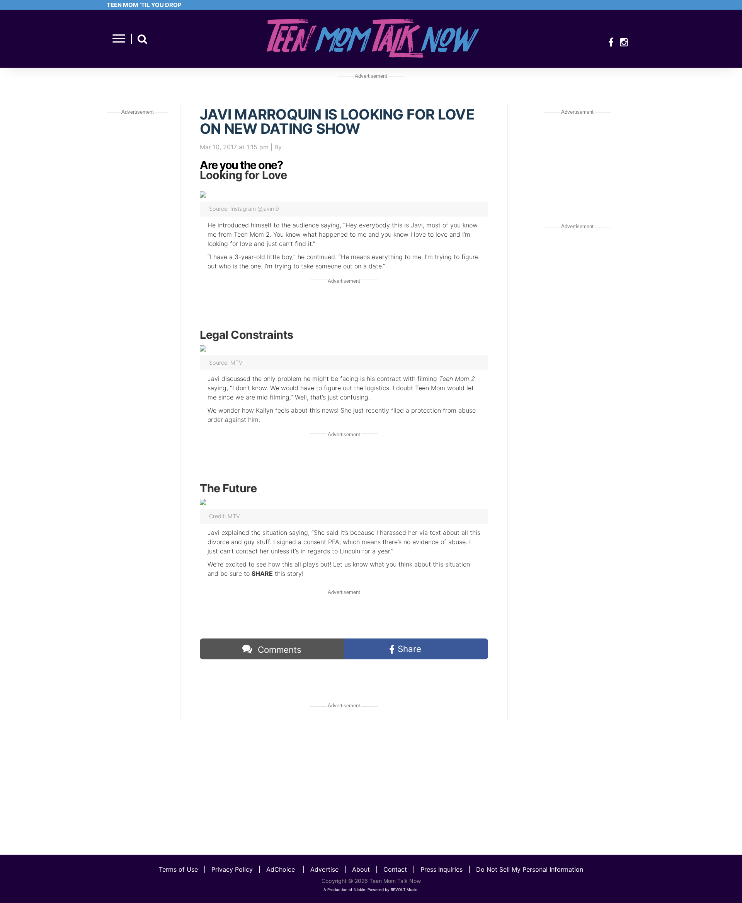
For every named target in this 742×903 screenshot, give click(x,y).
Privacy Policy (232, 869)
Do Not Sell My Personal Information (529, 869)
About (361, 869)
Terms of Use (178, 869)
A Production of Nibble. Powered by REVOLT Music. (371, 889)
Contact (395, 869)
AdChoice (280, 869)
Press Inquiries (441, 869)
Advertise (324, 869)
